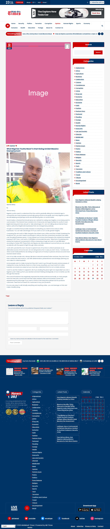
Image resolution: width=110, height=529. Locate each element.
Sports (78, 23)
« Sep (97, 257)
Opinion (57, 23)
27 (84, 278)
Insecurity (79, 129)
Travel (78, 175)
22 (93, 275)
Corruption (48, 23)
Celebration (80, 79)
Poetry (78, 149)
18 (75, 275)
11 (75, 272)
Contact (100, 526)
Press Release (80, 154)
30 (97, 278)
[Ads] (67, 13)
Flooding (79, 117)
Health (23, 28)
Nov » (102, 257)
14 (88, 272)
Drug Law (79, 94)
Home (13, 23)
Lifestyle (78, 134)
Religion (78, 157)
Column (78, 82)
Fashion (78, 108)
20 (84, 275)
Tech (77, 166)
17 (102, 272)
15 (93, 272)
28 (88, 278)
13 (84, 272)
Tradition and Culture (83, 172)
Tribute (78, 178)
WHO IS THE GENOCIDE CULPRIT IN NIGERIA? (21, 370)
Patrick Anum (80, 146)
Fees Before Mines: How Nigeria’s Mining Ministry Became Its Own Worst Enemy (88, 240)
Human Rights (68, 23)
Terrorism (38, 23)
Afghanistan (80, 68)
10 (102, 268)
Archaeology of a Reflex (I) (88, 361)
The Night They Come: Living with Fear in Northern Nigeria (96, 371)
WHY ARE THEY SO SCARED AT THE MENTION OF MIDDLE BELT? (32, 361)
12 (79, 272)
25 (75, 278)
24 (102, 275)
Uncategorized (81, 181)
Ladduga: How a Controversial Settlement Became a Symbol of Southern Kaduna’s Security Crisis (87, 231)
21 (88, 275)
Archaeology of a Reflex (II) (66, 361)
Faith (77, 105)
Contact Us (59, 28)
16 (97, 272)
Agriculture (79, 74)
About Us (49, 28)
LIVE (14, 508)
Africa (78, 71)
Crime (78, 91)
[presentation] (99, 34)
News (77, 140)
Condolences (80, 85)
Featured (79, 114)
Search (88, 44)
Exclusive (14, 28)
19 (79, 275)
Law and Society (81, 131)
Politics (29, 23)
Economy (87, 23)
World (78, 183)
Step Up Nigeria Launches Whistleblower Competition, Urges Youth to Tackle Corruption (60, 34)
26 (79, 278)
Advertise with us (98, 2)
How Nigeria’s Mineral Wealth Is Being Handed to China (67, 388)
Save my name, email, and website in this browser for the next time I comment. (34, 339)
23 (97, 275)
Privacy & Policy (90, 526)
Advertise (80, 526)
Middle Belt (79, 137)
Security (21, 23)
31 (102, 278)
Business (79, 77)
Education (31, 28)
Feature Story (80, 111)
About (73, 526)
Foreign (40, 28)
